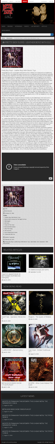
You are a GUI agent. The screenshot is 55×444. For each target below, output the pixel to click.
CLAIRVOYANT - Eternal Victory (12, 350)
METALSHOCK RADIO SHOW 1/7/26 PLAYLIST (11, 384)
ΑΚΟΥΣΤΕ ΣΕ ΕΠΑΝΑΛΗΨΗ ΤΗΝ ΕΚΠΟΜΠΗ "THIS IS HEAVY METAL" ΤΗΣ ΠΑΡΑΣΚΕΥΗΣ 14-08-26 (25, 424)
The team (17, 1)
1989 (46, 241)
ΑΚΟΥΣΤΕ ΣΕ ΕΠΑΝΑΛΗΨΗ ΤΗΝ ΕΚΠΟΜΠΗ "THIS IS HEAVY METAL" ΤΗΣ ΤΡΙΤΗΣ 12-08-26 (27, 432)
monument (42, 241)
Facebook (44, 1)
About (11, 1)
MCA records (6, 243)
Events (26, 26)
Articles (44, 26)
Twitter (51, 1)
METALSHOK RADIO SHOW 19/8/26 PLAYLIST (16, 409)
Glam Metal (33, 241)
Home (3, 38)
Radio (25, 1)
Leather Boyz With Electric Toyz (22, 241)
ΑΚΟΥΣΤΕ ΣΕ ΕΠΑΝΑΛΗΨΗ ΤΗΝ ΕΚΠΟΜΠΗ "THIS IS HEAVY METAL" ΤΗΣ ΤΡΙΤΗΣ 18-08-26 (27, 416)
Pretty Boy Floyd (9, 241)
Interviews (18, 26)
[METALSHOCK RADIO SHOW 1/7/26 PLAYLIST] (14, 369)
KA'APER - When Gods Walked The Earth (40, 384)
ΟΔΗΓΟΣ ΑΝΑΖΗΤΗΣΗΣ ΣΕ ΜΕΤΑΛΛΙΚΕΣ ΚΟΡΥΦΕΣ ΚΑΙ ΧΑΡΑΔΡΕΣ (11, 276)
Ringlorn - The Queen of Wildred (40, 317)
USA (38, 241)
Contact (31, 1)
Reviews (10, 26)
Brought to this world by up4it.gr (9, 442)
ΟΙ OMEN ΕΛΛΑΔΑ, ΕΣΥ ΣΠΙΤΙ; (39, 270)
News (3, 26)
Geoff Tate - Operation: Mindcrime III (13, 318)
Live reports (35, 26)
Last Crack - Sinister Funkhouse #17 (39, 351)
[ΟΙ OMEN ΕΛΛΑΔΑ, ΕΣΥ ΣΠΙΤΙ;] (41, 261)
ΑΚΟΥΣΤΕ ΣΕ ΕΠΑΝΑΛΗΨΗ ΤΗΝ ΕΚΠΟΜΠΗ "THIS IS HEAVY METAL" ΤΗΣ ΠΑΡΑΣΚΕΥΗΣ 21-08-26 (25, 402)
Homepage (4, 1)
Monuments (6, 30)
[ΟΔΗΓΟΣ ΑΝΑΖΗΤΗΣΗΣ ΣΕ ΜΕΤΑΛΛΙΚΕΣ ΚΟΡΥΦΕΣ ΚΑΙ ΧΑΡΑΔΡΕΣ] (14, 263)
